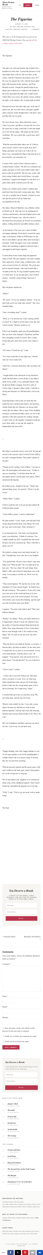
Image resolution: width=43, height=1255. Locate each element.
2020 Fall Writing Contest (17, 29)
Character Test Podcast (24, 1204)
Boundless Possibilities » (32, 937)
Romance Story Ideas (32, 1231)
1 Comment (35, 29)
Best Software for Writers (14, 1207)
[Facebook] (10, 1252)
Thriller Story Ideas (8, 1234)
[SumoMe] (40, 1252)
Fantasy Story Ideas (20, 1234)
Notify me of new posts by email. (17, 1041)
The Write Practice (7, 1202)
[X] (18, 1252)
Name (5, 996)
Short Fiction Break (8, 3)
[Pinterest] (25, 1252)
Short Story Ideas (7, 1231)
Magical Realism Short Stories (25, 1218)
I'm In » (21, 918)
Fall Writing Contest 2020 (24, 27)
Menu (37, 5)
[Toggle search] (20, 5)
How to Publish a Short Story (31, 1207)
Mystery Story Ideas (19, 1231)
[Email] (32, 1252)
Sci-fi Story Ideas (32, 1234)
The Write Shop (19, 1202)
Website (5, 1017)
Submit (27, 5)
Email (5, 1006)
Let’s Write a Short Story (9, 1204)
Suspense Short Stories (9, 1218)
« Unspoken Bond (8, 936)
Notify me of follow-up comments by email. (21, 1036)
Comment (6, 964)
